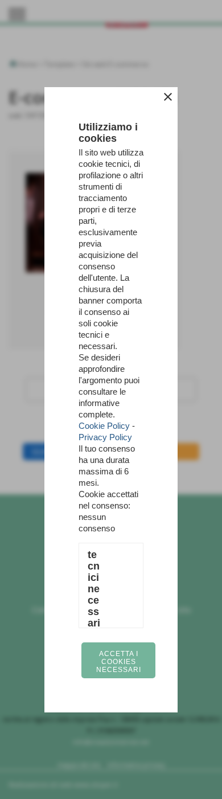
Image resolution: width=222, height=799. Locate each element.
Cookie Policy (104, 426)
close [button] (168, 97)
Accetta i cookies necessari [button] (118, 662)
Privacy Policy (105, 437)
